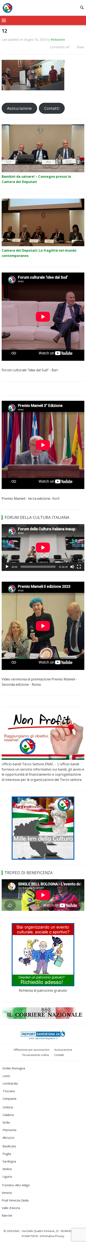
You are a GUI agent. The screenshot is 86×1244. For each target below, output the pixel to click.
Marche (7, 1215)
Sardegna (9, 1161)
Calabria (8, 1115)
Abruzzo (8, 1137)
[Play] (7, 567)
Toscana (9, 1091)
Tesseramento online (35, 1055)
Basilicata (9, 1146)
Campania (9, 1098)
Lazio (6, 1076)
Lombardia (10, 1083)
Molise (7, 1169)
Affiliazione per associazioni (31, 1050)
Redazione (58, 39)
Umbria (8, 1107)
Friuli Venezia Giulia (15, 1200)
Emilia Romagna (14, 1068)
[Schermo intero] (79, 567)
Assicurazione (19, 108)
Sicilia (6, 1122)
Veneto (7, 1193)
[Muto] (72, 567)
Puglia (7, 1154)
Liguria (7, 1176)
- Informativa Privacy (51, 1236)
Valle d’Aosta (11, 1208)
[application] (43, 547)
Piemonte (9, 1130)
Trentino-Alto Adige (16, 1185)
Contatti (51, 108)
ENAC (16, 1231)
